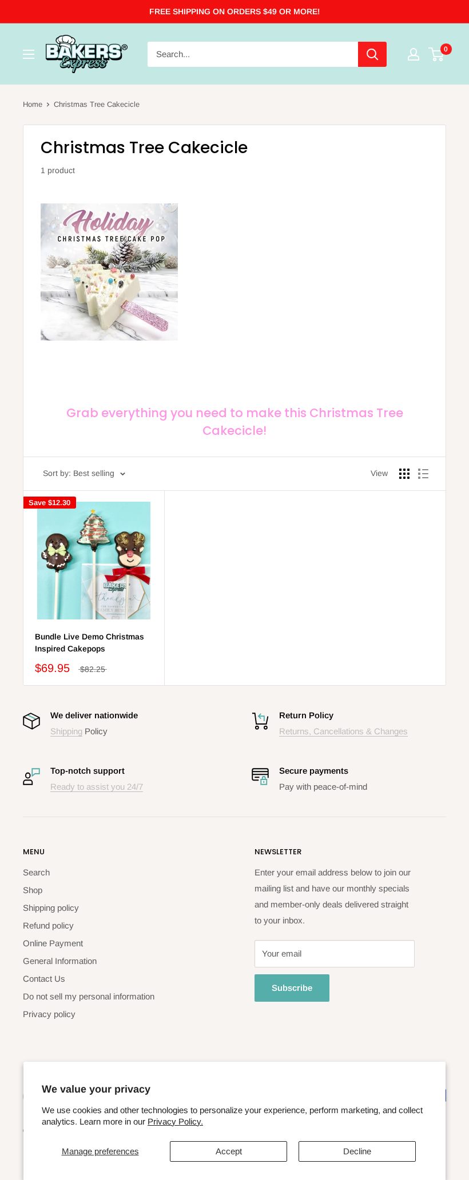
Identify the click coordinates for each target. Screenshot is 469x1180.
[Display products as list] (423, 474)
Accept (229, 1151)
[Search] (372, 54)
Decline (357, 1151)
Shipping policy (51, 908)
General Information (60, 961)
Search (36, 872)
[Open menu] (28, 54)
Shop (32, 890)
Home (32, 104)
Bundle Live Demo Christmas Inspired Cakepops (89, 643)
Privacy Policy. (175, 1121)
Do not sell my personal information (88, 996)
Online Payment (53, 943)
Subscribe (292, 988)
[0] (437, 54)
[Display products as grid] (404, 474)
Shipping (66, 731)
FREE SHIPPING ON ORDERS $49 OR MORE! (234, 11)
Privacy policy (49, 1014)
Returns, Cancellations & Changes (343, 731)
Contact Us (44, 978)
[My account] (413, 54)
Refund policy (48, 925)
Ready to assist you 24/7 (96, 786)
